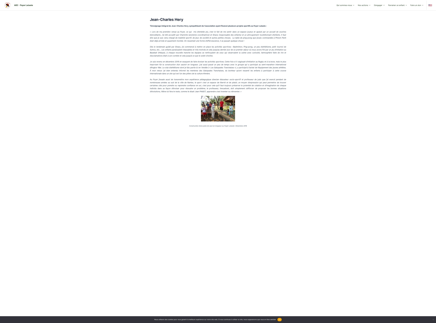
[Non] (433, 319)
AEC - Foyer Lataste (23, 5)
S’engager (378, 5)
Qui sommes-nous (344, 5)
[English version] (430, 5)
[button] (353, 5)
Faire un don (415, 5)
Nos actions (363, 5)
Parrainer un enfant (396, 5)
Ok (280, 319)
